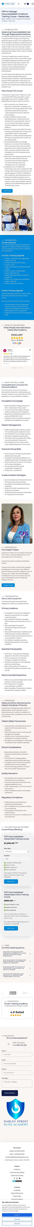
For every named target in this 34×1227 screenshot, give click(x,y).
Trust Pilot (17, 1190)
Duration (7, 855)
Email (4, 1060)
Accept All (17, 1215)
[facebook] (14, 1178)
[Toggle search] (19, 4)
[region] (17, 1213)
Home (3, 19)
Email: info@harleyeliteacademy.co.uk (17, 1157)
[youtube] (20, 1178)
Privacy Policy (17, 1196)
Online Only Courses (17, 1175)
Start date (7, 848)
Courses (8, 19)
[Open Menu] (33, 4)
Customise (17, 1219)
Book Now (11, 881)
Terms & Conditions (17, 1199)
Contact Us (17, 1169)
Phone (4, 1069)
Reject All (17, 1223)
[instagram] (17, 1178)
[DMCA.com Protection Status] (17, 1181)
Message (5, 1078)
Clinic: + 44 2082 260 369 (17, 1154)
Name (4, 1051)
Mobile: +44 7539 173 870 (17, 1151)
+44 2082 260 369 (19, 1045)
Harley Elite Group (17, 1193)
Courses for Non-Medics (17, 1172)
